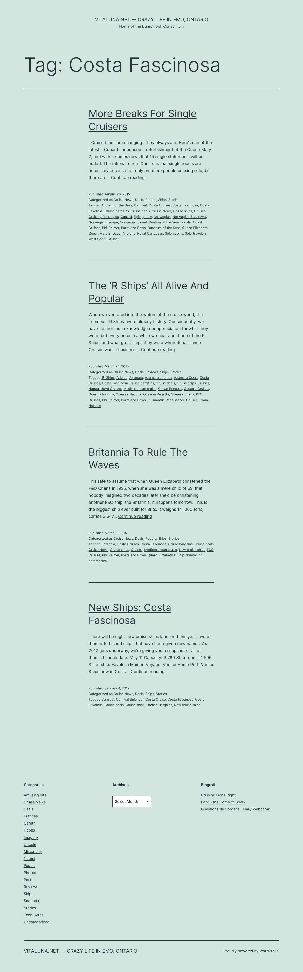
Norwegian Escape (103, 222)
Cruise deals (140, 211)
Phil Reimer (110, 228)
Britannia (108, 544)
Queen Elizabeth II (162, 555)
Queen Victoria (123, 233)
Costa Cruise (156, 699)
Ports (28, 880)
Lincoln (30, 844)
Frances (31, 816)
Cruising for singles (104, 217)
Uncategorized (36, 922)
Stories (173, 200)
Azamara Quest (186, 377)
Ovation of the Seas (164, 222)
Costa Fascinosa (185, 205)
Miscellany (33, 851)
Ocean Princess (170, 389)
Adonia (121, 377)
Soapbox (31, 901)
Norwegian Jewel (133, 222)
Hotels (29, 830)
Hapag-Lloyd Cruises (105, 389)
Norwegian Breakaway (190, 217)
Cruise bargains (117, 211)
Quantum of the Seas (164, 228)
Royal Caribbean (150, 233)
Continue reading (128, 177)
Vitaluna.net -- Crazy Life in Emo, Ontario (151, 19)
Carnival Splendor (130, 699)
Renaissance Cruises (181, 400)
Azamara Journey (158, 377)
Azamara (136, 377)
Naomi (29, 858)
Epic (137, 217)
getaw (147, 217)
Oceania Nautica (128, 394)
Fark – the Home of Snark (223, 802)
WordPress (269, 951)
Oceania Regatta (156, 394)
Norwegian (162, 217)
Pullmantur (156, 400)
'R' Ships (108, 377)
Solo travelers (196, 233)
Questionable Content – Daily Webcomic (236, 809)
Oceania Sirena (182, 394)
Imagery (31, 837)
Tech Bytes (33, 915)
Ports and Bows (133, 228)
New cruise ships (192, 549)
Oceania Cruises (196, 389)
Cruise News (123, 200)
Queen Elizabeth (195, 228)
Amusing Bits (35, 795)
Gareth (30, 823)
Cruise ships (182, 211)
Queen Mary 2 (99, 233)
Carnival (140, 205)
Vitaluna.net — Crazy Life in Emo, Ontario (80, 951)
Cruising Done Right (218, 795)
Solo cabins (174, 233)
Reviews (152, 372)
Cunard (126, 217)
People (151, 200)
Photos (30, 873)
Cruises (200, 211)
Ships (162, 200)
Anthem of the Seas (116, 205)
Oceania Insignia (101, 394)
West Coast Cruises (104, 239)
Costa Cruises (159, 205)
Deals (139, 200)
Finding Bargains (159, 705)
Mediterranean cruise (139, 389)
